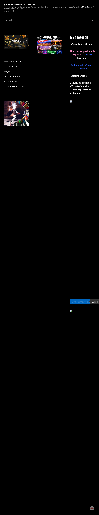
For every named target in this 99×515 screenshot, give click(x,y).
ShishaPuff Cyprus (20, 5)
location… (82, 58)
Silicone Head (10, 81)
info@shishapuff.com (81, 44)
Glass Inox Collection (14, 86)
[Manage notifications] (92, 508)
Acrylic (7, 71)
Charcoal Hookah (12, 76)
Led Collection (11, 66)
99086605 (81, 37)
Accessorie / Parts (12, 61)
